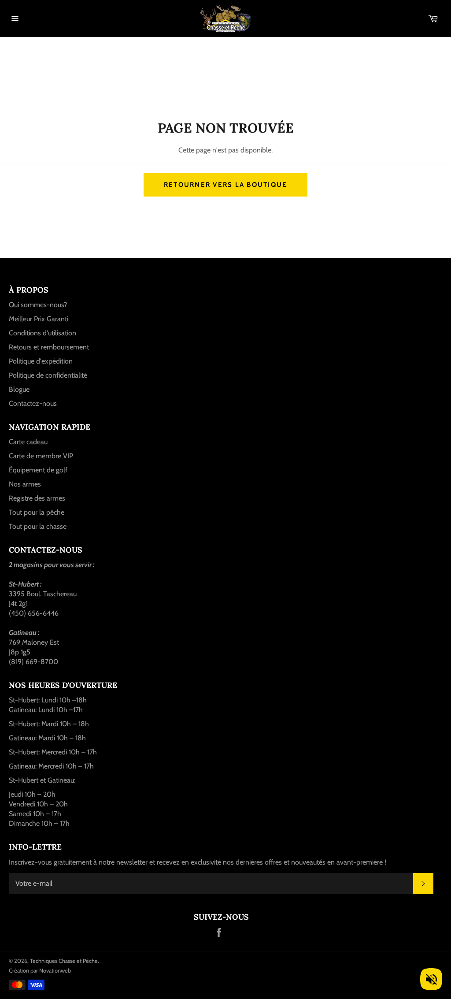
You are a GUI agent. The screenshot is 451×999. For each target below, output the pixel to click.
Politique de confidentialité (48, 375)
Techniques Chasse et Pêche (64, 961)
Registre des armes (37, 498)
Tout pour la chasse (38, 526)
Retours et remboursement (49, 347)
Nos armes (25, 484)
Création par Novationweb (40, 970)
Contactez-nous (33, 403)
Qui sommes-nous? (38, 305)
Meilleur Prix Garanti (38, 319)
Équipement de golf (38, 470)
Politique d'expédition (41, 361)
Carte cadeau (28, 442)
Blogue (19, 389)
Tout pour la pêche (36, 512)
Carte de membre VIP (41, 456)
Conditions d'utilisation (42, 333)
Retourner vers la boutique (226, 185)
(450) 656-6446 (34, 613)
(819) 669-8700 (33, 661)
